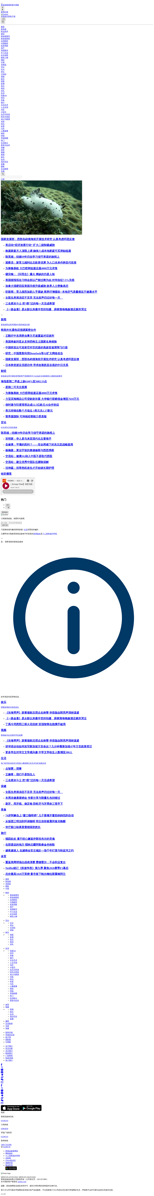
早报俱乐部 (5, 16)
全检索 (8, 1158)
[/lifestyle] (7, 758)
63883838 (4, 1129)
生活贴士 (13, 998)
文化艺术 (31, 763)
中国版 (16, 5)
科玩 (10, 763)
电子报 (12, 16)
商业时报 (9, 1165)
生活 (3, 93)
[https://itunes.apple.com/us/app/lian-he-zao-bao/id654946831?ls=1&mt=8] (11, 1110)
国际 (3, 60)
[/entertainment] (7, 702)
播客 (3, 166)
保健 (3, 147)
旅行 (3, 833)
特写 (6, 763)
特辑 (12, 991)
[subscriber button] (3, 22)
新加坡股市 (57, 376)
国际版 (11, 5)
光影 (12, 977)
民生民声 (10, 325)
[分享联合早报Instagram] (77, 1072)
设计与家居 (14, 974)
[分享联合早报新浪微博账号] (77, 1077)
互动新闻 (4, 169)
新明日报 (4, 12)
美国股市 (28, 376)
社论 (3, 427)
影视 (6, 707)
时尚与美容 (16, 763)
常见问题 (9, 1048)
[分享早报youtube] (77, 1070)
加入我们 (9, 1060)
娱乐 (3, 79)
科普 (12, 981)
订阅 (3, 179)
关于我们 (9, 1046)
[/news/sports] (7, 856)
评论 (6, 427)
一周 (7, 508)
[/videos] (7, 730)
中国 (3, 62)
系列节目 (15, 735)
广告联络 (9, 1056)
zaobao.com (22, 1182)
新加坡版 (4, 5)
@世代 (12, 967)
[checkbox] (2, 538)
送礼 (17, 707)
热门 (3, 763)
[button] (77, 22)
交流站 (11, 427)
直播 (21, 735)
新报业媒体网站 (11, 1151)
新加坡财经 (14, 897)
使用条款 (37, 534)
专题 (3, 171)
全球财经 (13, 900)
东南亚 (3, 65)
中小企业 (35, 376)
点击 (25, 530)
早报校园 (13, 993)
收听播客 (6, 473)
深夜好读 (42, 763)
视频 (3, 152)
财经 (3, 34)
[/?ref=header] (4, 14)
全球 (8, 376)
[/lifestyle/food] (7, 809)
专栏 (37, 763)
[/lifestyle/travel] (7, 833)
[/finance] (7, 370)
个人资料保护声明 (49, 534)
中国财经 (13, 902)
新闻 (3, 319)
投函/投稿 (9, 1058)
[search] (3, 174)
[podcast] (12, 473)
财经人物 (49, 376)
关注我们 (9, 1051)
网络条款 (9, 1153)
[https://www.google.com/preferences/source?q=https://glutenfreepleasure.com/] (11, 1169)
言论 (3, 67)
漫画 (15, 427)
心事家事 (24, 763)
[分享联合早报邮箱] (77, 1082)
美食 (3, 809)
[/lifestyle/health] (7, 786)
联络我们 (9, 1053)
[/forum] (7, 422)
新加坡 (3, 29)
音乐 (10, 707)
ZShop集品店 (10, 1160)
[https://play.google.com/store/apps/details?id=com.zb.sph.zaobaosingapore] (31, 1110)
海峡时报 (9, 1163)
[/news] (7, 319)
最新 (3, 27)
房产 (22, 376)
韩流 (13, 707)
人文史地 (13, 963)
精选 (12, 989)
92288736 (6, 1147)
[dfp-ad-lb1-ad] (2, 3)
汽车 (12, 984)
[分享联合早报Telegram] (77, 1075)
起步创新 (42, 376)
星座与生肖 (14, 1000)
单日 (7, 505)
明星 (3, 707)
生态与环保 (14, 970)
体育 (3, 150)
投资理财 (17, 376)
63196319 (4, 1121)
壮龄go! (13, 951)
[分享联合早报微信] (77, 1080)
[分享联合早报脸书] (77, 1064)
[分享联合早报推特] (77, 1067)
